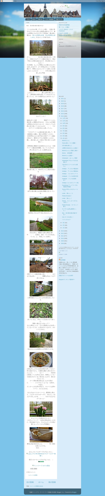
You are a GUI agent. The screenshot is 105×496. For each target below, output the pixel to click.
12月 (64, 118)
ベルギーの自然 (63, 33)
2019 (62, 103)
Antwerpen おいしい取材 (69, 158)
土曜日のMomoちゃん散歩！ (70, 148)
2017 (62, 108)
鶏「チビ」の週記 (64, 27)
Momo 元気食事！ (67, 153)
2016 (62, 111)
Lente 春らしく (67, 198)
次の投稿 (30, 482)
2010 (62, 238)
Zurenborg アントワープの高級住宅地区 (69, 186)
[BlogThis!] (32, 468)
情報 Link (40, 19)
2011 (62, 236)
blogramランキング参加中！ (67, 279)
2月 (63, 225)
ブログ (28, 19)
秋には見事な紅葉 (38, 35)
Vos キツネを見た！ (68, 217)
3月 (63, 222)
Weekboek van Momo (65, 35)
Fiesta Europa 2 (66, 196)
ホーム (41, 482)
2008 (62, 243)
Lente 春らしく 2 (67, 193)
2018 (62, 106)
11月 (63, 120)
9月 (63, 126)
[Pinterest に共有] (36, 468)
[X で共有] (33, 468)
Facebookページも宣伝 (63, 254)
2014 (62, 116)
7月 (63, 131)
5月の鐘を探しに (67, 145)
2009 (62, 241)
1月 (63, 227)
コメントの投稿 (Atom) (36, 486)
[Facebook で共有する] (35, 468)
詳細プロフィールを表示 (66, 275)
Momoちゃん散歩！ (67, 155)
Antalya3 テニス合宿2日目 (70, 176)
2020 (62, 101)
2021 (62, 98)
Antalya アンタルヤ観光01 (70, 171)
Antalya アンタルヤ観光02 (70, 168)
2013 (62, 231)
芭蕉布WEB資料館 (64, 25)
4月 (63, 138)
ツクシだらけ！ (66, 219)
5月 (63, 136)
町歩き (34, 19)
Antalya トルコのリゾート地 (70, 182)
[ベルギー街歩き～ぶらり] (59, 252)
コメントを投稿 (32, 475)
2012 (62, 233)
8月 (63, 128)
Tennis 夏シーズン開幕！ (69, 143)
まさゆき (63, 260)
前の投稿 (52, 482)
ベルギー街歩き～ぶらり (63, 250)
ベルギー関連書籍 (49, 19)
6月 (63, 133)
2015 (62, 113)
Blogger (74, 492)
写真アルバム (59, 19)
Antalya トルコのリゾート (70, 173)
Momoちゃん (66, 140)
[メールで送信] (31, 468)
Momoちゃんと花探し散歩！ (70, 150)
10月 (64, 123)
